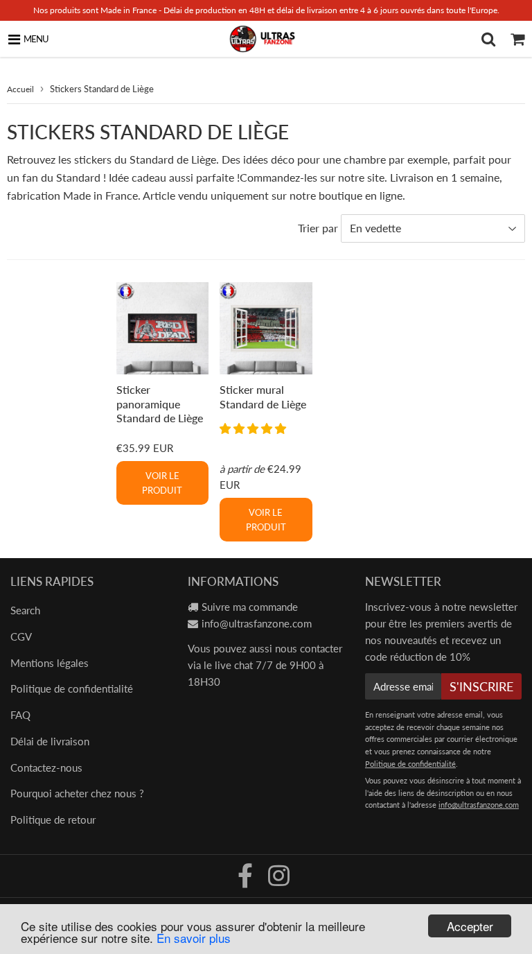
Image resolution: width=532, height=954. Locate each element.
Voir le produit (162, 482)
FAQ (20, 715)
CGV (21, 636)
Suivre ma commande (250, 606)
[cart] (517, 38)
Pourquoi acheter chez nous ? (77, 793)
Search (25, 610)
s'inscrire (481, 686)
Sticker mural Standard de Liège (263, 396)
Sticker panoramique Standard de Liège (159, 403)
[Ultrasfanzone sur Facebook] (246, 880)
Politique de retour (53, 819)
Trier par (318, 227)
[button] (254, 428)
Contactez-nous (46, 767)
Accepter (470, 926)
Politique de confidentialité (71, 688)
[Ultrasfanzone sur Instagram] (279, 880)
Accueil (20, 89)
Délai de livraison (49, 741)
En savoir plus (194, 937)
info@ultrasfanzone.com (257, 623)
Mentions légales (49, 663)
